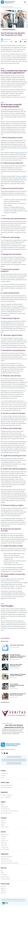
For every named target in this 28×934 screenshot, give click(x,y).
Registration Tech (5, 834)
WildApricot (3, 888)
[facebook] (1, 752)
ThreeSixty (3, 890)
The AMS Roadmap (5, 879)
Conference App (4, 847)
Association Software (14, 688)
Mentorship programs (6, 321)
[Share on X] (16, 42)
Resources (4, 868)
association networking (19, 152)
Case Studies (4, 874)
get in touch (7, 628)
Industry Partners (5, 827)
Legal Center (23, 900)
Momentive (3, 886)
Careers (2, 824)
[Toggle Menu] (21, 2)
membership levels (7, 582)
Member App (4, 842)
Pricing (2, 777)
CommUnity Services (13, 811)
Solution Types (5, 782)
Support (3, 802)
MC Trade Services (5, 809)
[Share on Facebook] (11, 42)
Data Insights (4, 845)
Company (3, 818)
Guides (2, 872)
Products (3, 770)
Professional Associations (6, 856)
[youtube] (6, 752)
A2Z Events (3, 892)
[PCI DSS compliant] (5, 903)
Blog (1, 6)
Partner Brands (5, 884)
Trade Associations (5, 858)
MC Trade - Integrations (6, 795)
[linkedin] (4, 752)
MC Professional (4, 773)
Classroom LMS (4, 840)
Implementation (4, 806)
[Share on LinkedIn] (20, 42)
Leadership (3, 822)
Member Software (13, 677)
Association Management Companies (9, 863)
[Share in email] (25, 42)
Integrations (4, 792)
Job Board (3, 838)
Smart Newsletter (5, 849)
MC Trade (3, 775)
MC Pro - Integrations (6, 797)
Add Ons (3, 832)
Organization (4, 854)
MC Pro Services (4, 811)
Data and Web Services (6, 813)
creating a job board (21, 176)
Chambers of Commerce (6, 861)
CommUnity (3, 836)
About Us (3, 820)
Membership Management (8, 6)
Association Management (7, 787)
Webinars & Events (5, 876)
